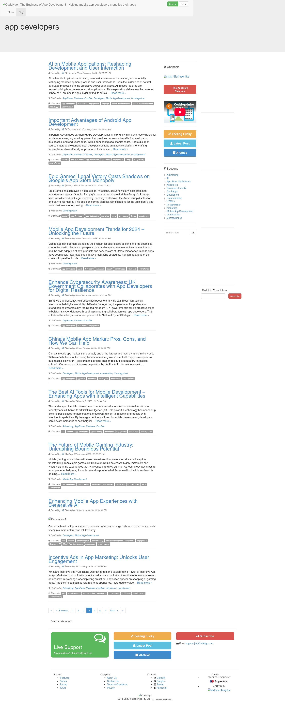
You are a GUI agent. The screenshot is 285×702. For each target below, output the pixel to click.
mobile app (133, 431)
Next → (114, 610)
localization (115, 378)
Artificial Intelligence (114, 540)
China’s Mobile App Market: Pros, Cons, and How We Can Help (97, 340)
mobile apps (54, 107)
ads (63, 540)
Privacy (111, 687)
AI (63, 431)
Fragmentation (174, 198)
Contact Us (113, 681)
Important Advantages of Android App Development (89, 121)
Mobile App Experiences (73, 544)
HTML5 (171, 201)
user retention (67, 107)
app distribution (92, 160)
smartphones (54, 163)
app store (105, 216)
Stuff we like (181, 76)
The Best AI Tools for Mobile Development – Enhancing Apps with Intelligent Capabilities (96, 393)
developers (82, 103)
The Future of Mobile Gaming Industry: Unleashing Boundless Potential (90, 446)
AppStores (68, 98)
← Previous (62, 610)
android (65, 160)
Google (128, 160)
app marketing (96, 431)
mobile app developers (121, 103)
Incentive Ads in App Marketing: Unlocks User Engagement (98, 558)
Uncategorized (138, 98)
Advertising (68, 426)
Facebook (162, 687)
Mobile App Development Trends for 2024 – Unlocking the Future (96, 230)
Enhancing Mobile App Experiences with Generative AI (93, 502)
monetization (106, 373)
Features (64, 677)
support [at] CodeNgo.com (199, 643)
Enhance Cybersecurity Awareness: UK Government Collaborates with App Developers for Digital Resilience (100, 285)
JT (63, 73)
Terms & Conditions (117, 684)
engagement (94, 103)
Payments (132, 269)
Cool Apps (172, 191)
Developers (99, 98)
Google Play (139, 160)
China (11, 12)
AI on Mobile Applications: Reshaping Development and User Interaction (89, 65)
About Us (112, 677)
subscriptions (128, 378)
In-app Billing (173, 204)
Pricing (63, 684)
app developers (68, 103)
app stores (92, 378)
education (100, 269)
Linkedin (161, 677)
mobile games (146, 431)
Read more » (118, 93)
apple (114, 216)
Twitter (160, 684)
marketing (172, 207)
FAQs (63, 687)
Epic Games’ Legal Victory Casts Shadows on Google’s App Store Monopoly (99, 178)
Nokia (144, 484)
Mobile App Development (118, 98)
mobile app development (143, 103)
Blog (21, 12)
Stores (63, 681)
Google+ (161, 681)
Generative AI (55, 544)
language (105, 103)
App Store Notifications (179, 181)
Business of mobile (83, 98)
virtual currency (55, 596)
